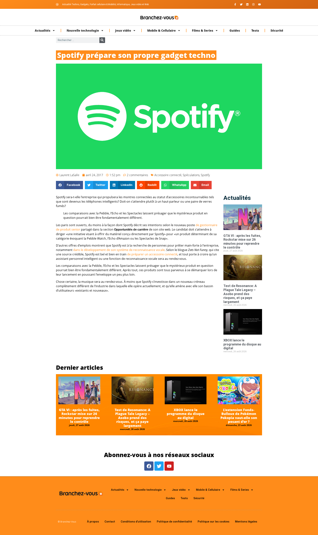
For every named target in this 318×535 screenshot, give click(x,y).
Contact (110, 521)
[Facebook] (148, 466)
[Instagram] (253, 4)
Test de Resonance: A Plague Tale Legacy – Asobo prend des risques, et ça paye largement (240, 294)
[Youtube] (259, 4)
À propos (93, 521)
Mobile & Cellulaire (161, 30)
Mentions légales (246, 521)
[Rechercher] (102, 40)
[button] (69, 185)
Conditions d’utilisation (136, 521)
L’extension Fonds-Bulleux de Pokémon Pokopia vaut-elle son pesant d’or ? (238, 416)
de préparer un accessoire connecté (152, 254)
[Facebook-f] (235, 4)
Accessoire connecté (167, 175)
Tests (255, 30)
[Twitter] (241, 4)
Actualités (42, 30)
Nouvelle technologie (83, 30)
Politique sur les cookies (213, 521)
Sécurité (277, 30)
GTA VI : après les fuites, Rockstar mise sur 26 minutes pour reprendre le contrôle (242, 241)
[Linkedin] (247, 4)
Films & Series (202, 30)
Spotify (205, 175)
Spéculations (191, 175)
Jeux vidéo (123, 30)
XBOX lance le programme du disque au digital (242, 344)
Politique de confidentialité (174, 521)
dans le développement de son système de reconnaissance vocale (119, 250)
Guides (234, 30)
